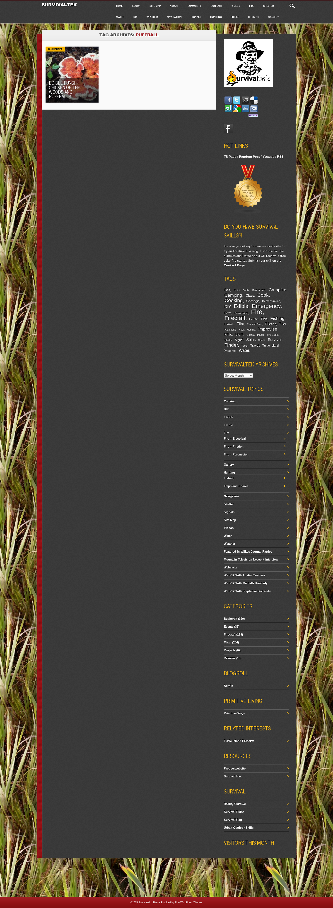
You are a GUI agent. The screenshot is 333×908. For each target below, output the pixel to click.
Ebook (136, 5)
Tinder (231, 344)
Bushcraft (55, 49)
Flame (229, 324)
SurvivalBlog (233, 819)
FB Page (230, 156)
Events (228, 626)
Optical (250, 334)
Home (119, 5)
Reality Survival (235, 804)
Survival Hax (232, 776)
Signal (239, 340)
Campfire (277, 289)
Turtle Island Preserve (239, 741)
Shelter (268, 5)
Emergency (266, 306)
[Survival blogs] (248, 213)
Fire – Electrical (235, 438)
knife (228, 334)
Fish (264, 319)
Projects (229, 650)
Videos (236, 5)
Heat (241, 329)
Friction (270, 324)
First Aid (253, 319)
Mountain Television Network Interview (251, 559)
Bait (227, 290)
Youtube (268, 156)
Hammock (230, 329)
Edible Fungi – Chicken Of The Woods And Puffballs (64, 89)
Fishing (277, 318)
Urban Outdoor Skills (238, 827)
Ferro (227, 313)
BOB (236, 290)
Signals (196, 16)
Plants (260, 334)
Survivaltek (60, 4)
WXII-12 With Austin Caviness (244, 575)
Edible (235, 16)
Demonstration (271, 301)
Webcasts (230, 567)
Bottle (246, 290)
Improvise (267, 329)
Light (239, 334)
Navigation (174, 16)
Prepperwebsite (235, 768)
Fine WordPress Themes (189, 902)
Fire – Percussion (236, 454)
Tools (244, 345)
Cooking (253, 16)
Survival (275, 339)
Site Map (155, 5)
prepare (272, 334)
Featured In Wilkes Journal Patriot (248, 551)
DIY (135, 16)
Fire (251, 5)
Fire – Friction (234, 446)
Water (120, 16)
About (174, 5)
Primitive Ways (234, 713)
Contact (216, 5)
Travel (254, 345)
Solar (250, 340)
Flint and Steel (254, 324)
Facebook (228, 128)
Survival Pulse (234, 812)
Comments (195, 5)
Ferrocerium (241, 313)
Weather (152, 16)
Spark (261, 340)
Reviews (229, 658)
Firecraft (234, 318)
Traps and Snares (236, 486)
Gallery (273, 16)
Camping (233, 295)
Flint (240, 324)
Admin (228, 685)
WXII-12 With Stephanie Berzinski (247, 591)
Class (250, 295)
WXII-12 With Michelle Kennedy (246, 583)
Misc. (227, 642)
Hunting (216, 16)
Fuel (282, 324)
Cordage (252, 301)
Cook (263, 295)
